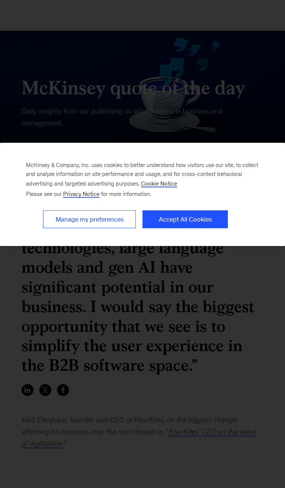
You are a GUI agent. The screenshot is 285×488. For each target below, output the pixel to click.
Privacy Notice (81, 194)
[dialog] (142, 194)
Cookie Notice (159, 183)
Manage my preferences (90, 219)
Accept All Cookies (185, 219)
